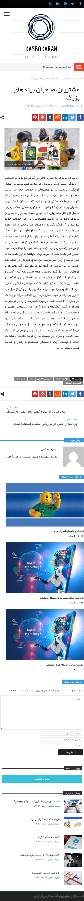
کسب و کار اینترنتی (73, 383)
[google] (42, 117)
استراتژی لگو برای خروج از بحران (68, 531)
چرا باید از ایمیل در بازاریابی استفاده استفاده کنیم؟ (45, 422)
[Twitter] (72, 4)
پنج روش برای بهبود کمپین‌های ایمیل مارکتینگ (36, 410)
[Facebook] (80, 4)
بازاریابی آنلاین (62, 379)
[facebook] (80, 117)
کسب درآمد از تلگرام (49, 837)
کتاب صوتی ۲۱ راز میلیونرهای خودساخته (39, 855)
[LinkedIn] (57, 4)
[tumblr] (50, 117)
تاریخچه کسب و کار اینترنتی (45, 819)
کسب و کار (20, 379)
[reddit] (57, 117)
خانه (81, 78)
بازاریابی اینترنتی (44, 379)
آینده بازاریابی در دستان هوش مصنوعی (65, 664)
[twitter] (72, 117)
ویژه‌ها (34, 105)
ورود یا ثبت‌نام (42, 778)
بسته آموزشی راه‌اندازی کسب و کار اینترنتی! (37, 801)
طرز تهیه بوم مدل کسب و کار (56, 67)
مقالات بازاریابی (69, 78)
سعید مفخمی (69, 105)
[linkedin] (65, 117)
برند (31, 379)
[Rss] (50, 4)
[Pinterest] (65, 4)
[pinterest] (35, 117)
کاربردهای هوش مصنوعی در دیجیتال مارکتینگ (62, 597)
